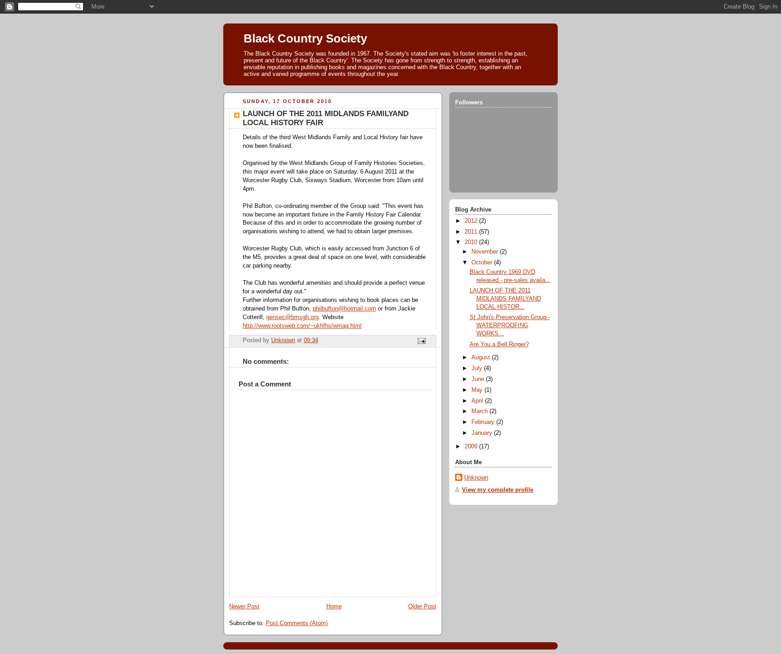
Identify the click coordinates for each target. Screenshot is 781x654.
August (481, 357)
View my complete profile (497, 490)
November (485, 252)
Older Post (422, 606)
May (478, 390)
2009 (472, 446)
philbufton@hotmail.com (344, 309)
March (480, 411)
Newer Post (244, 606)
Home (334, 606)
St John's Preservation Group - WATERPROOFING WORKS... (510, 325)
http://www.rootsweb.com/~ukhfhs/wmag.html (302, 326)
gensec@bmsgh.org (292, 317)
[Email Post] (421, 341)
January (482, 433)
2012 (472, 221)
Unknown (476, 478)
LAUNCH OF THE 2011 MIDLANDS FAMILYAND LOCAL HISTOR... (505, 298)
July (477, 368)
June (478, 379)
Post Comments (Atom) (297, 623)
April (478, 401)
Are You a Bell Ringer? (499, 344)
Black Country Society (305, 38)
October (482, 262)
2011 (472, 232)
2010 (472, 242)
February (483, 422)
